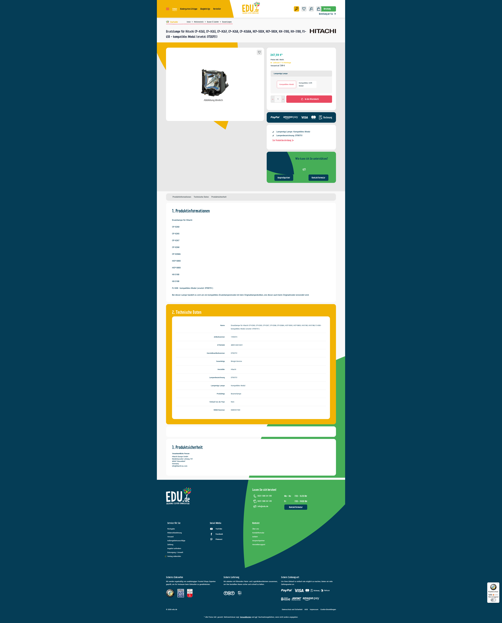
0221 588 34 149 (265, 501)
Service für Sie (173, 523)
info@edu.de (263, 506)
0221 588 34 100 (265, 496)
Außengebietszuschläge (176, 540)
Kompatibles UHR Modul (305, 84)
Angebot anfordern (174, 548)
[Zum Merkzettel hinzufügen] (259, 52)
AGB (306, 609)
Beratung (327, 8)
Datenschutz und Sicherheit (292, 609)
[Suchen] (296, 9)
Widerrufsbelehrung (174, 533)
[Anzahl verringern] (273, 99)
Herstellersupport (258, 544)
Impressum (314, 609)
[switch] (493, 600)
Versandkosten (245, 617)
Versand (170, 537)
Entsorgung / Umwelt (175, 552)
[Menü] (167, 9)
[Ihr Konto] (311, 9)
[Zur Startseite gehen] (251, 8)
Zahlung (170, 544)
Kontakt (256, 523)
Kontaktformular (318, 177)
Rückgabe (171, 529)
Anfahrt (255, 537)
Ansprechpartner (284, 177)
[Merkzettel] (304, 9)
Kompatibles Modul (286, 84)
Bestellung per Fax (326, 14)
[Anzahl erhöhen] (283, 99)
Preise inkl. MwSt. (277, 60)
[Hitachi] (323, 35)
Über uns (255, 529)
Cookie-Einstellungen (328, 609)
